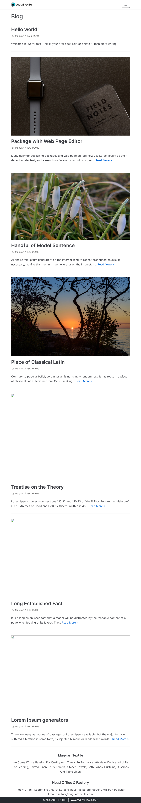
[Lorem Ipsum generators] (70, 674)
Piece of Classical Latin (38, 362)
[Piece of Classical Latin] (70, 316)
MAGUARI (92, 800)
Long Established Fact (37, 603)
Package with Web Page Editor (46, 141)
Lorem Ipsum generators (39, 720)
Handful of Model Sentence (43, 245)
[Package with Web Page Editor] (70, 96)
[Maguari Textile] (21, 4)
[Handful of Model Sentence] (70, 206)
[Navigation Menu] (126, 5)
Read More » (103, 160)
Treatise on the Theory (37, 487)
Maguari (19, 35)
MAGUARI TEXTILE (55, 800)
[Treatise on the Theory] (70, 437)
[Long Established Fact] (70, 558)
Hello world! (25, 29)
